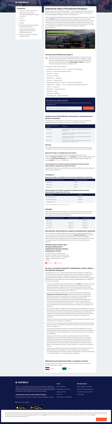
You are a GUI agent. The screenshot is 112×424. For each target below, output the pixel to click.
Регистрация (57, 160)
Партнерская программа (63, 389)
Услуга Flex (59, 394)
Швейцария (45, 397)
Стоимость (22, 20)
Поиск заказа (80, 394)
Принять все (101, 419)
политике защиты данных (31, 414)
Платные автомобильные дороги (28, 10)
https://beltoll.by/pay (64, 204)
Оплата (21, 18)
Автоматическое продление (64, 397)
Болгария (18, 397)
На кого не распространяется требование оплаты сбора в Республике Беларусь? (27, 30)
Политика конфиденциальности (21, 416)
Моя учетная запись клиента (85, 391)
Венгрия (23, 397)
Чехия (39, 397)
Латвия (52, 368)
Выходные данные (9, 416)
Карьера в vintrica (61, 391)
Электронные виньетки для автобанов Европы (31, 394)
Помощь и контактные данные (85, 389)
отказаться (44, 414)
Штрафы (21, 22)
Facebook (50, 263)
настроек (93, 414)
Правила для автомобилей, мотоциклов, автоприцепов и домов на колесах (29, 14)
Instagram (59, 263)
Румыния (51, 397)
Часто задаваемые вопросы (84, 386)
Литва (69, 368)
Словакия (29, 397)
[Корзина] (94, 2)
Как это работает (61, 386)
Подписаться (88, 108)
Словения (35, 397)
